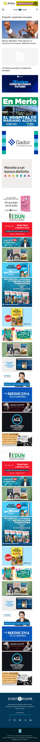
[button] (3, 9)
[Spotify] (20, 720)
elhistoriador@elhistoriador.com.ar (20, 715)
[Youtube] (30, 720)
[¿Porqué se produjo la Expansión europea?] (20, 57)
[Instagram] (15, 720)
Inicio (3, 14)
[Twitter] (25, 720)
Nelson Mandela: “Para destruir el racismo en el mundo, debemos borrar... (19, 42)
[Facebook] (9, 720)
